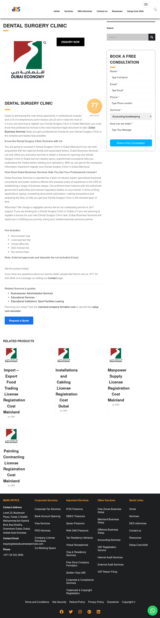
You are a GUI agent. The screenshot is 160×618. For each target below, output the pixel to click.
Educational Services (23, 297)
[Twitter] (71, 612)
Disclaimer (113, 602)
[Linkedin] (98, 612)
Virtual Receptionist (77, 545)
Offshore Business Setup (108, 531)
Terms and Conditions (37, 602)
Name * (114, 71)
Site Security (59, 602)
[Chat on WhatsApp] (152, 610)
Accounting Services (109, 540)
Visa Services (42, 523)
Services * (116, 110)
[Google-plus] (89, 612)
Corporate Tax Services (48, 509)
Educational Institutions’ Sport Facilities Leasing (37, 301)
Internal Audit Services (110, 557)
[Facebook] (61, 612)
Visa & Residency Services (76, 553)
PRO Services (42, 530)
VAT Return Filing (107, 571)
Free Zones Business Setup (109, 510)
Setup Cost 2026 (135, 11)
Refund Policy (77, 602)
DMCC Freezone (75, 516)
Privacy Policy (96, 602)
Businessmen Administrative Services (32, 293)
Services (68, 11)
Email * (114, 84)
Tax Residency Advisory (79, 537)
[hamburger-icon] (146, 4)
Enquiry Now (70, 42)
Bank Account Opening (47, 516)
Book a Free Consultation (131, 143)
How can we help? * (121, 123)
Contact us (102, 11)
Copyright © (128, 602)
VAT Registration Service (107, 548)
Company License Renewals (45, 539)
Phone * (114, 97)
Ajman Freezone (75, 523)
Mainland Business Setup (108, 520)
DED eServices (85, 11)
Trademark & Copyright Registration (79, 591)
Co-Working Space (45, 548)
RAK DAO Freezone (77, 530)
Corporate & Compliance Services (80, 581)
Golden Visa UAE (76, 572)
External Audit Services (111, 564)
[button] (45, 43)
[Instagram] (80, 612)
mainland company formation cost (56, 307)
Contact (52, 278)
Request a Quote (19, 320)
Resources (117, 11)
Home (57, 11)
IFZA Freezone (74, 509)
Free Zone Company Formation (77, 563)
